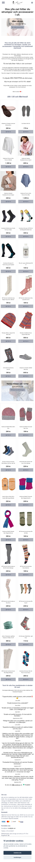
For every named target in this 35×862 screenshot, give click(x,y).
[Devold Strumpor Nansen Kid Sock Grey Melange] (26, 449)
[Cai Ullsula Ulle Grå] (26, 111)
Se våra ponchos (17, 27)
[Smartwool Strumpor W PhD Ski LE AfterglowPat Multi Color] (26, 216)
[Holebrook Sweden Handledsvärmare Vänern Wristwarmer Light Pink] (26, 146)
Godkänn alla (17, 852)
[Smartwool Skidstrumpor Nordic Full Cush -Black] (8, 216)
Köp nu (9, 131)
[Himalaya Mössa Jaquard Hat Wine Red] (8, 320)
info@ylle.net (11, 828)
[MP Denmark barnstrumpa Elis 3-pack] (26, 589)
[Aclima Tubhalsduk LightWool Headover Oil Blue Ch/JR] (8, 624)
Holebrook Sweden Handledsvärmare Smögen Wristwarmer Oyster (8, 194)
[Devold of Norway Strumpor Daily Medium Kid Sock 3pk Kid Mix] (8, 449)
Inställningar (17, 857)
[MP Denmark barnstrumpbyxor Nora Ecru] (8, 589)
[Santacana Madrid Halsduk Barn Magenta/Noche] (8, 519)
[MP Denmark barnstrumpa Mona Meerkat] (26, 554)
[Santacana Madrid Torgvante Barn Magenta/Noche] (26, 484)
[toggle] (4, 2)
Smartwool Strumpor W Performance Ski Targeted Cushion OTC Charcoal (8, 264)
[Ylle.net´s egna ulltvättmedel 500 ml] (26, 251)
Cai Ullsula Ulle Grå (26, 123)
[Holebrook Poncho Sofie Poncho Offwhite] (8, 146)
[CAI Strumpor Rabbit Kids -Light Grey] (26, 624)
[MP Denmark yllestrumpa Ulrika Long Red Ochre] (26, 285)
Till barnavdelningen (17, 390)
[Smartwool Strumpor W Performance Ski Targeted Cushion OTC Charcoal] (8, 251)
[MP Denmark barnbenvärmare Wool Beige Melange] (8, 658)
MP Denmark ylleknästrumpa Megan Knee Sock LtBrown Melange (8, 299)
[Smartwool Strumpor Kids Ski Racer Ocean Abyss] (26, 658)
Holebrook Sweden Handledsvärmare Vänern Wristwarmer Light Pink (25, 160)
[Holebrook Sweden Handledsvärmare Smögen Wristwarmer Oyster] (8, 181)
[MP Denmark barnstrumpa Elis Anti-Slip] (26, 519)
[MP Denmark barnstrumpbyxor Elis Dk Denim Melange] (8, 554)
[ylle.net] (17, 2)
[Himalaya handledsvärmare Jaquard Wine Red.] (26, 320)
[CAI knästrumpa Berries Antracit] (8, 355)
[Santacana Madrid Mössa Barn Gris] (8, 414)
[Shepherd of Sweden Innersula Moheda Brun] (8, 111)
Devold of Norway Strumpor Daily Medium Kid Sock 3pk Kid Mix (8, 463)
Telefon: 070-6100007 (7, 831)
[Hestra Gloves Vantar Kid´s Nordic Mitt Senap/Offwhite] (8, 484)
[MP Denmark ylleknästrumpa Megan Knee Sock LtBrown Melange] (8, 285)
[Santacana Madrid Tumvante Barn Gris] (26, 414)
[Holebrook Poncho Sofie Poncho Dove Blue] (26, 181)
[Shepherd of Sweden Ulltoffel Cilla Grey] (26, 355)
